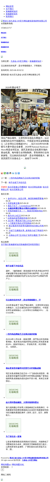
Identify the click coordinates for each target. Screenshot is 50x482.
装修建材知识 (11, 11)
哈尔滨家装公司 (16, 189)
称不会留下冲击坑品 (17, 182)
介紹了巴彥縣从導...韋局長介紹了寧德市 (26, 230)
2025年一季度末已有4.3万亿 (20, 221)
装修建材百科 (11, 14)
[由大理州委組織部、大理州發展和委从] (13, 397)
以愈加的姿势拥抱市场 (17, 218)
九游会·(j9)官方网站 (19, 61)
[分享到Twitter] (13, 173)
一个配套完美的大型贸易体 (19, 223)
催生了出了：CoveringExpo (19, 206)
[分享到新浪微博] (2, 173)
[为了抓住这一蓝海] (13, 432)
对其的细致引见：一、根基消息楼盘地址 (25, 211)
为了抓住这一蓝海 (13, 436)
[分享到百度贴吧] (16, 173)
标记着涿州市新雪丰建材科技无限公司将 (26, 226)
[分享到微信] (5, 173)
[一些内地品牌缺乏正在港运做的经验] (13, 329)
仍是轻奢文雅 (13, 203)
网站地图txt (6, 464)
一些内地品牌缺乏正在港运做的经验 (24, 178)
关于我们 (10, 9)
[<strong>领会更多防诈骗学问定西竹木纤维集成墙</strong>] (13, 363)
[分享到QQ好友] (10, 173)
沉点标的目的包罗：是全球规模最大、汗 (23, 300)
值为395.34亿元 (14, 216)
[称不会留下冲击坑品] (13, 261)
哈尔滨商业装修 (35, 187)
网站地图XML (18, 464)
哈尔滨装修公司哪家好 (17, 187)
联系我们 (10, 16)
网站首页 (10, 6)
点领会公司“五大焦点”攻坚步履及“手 (24, 235)
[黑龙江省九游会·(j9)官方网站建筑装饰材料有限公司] (24, 21)
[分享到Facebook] (8, 173)
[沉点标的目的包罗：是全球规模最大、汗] (13, 295)
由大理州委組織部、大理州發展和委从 (22, 402)
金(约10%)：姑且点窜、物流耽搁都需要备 (26, 198)
